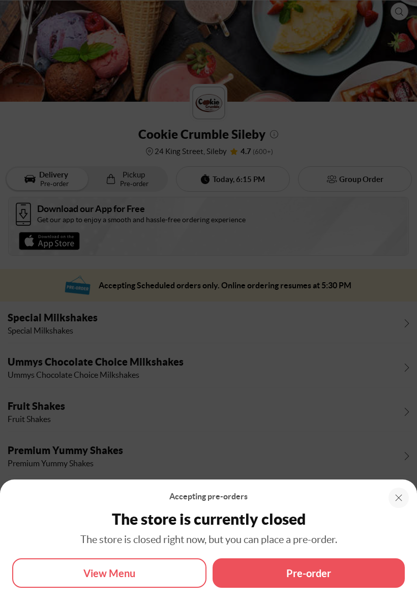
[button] (399, 498)
